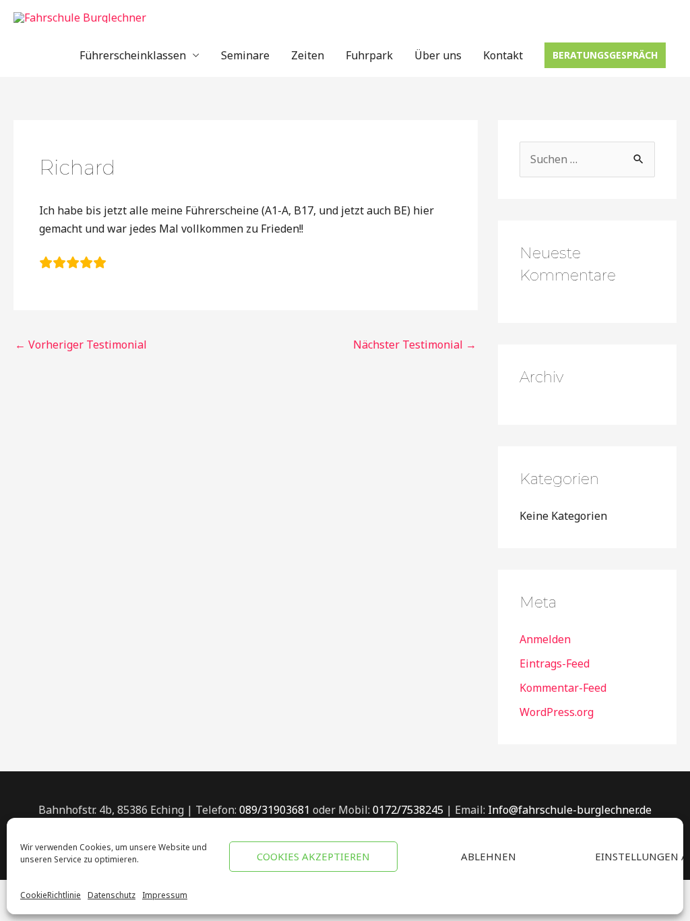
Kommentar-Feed (563, 687)
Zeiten (307, 55)
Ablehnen (488, 856)
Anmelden (545, 639)
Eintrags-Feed (555, 663)
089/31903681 (276, 809)
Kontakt (503, 55)
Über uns (438, 55)
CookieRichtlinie (50, 895)
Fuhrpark (369, 55)
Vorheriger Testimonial (81, 344)
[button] (605, 55)
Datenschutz (111, 895)
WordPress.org (557, 712)
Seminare (245, 55)
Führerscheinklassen (133, 55)
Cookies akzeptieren (313, 856)
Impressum (164, 895)
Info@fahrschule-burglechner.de (570, 809)
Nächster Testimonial (414, 344)
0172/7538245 (409, 809)
